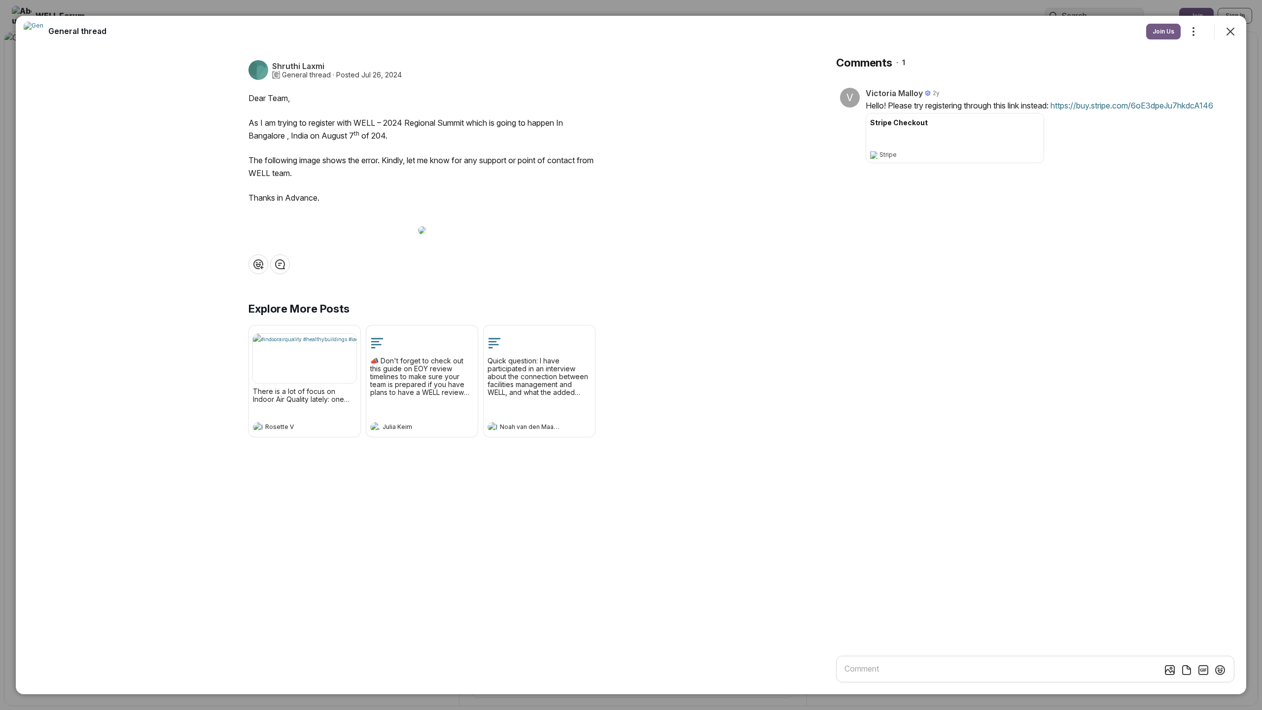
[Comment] (280, 264)
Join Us (1163, 31)
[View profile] (258, 427)
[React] (258, 264)
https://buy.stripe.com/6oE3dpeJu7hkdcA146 (1132, 105)
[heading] (294, 428)
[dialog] (631, 355)
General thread (306, 75)
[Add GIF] (1203, 670)
